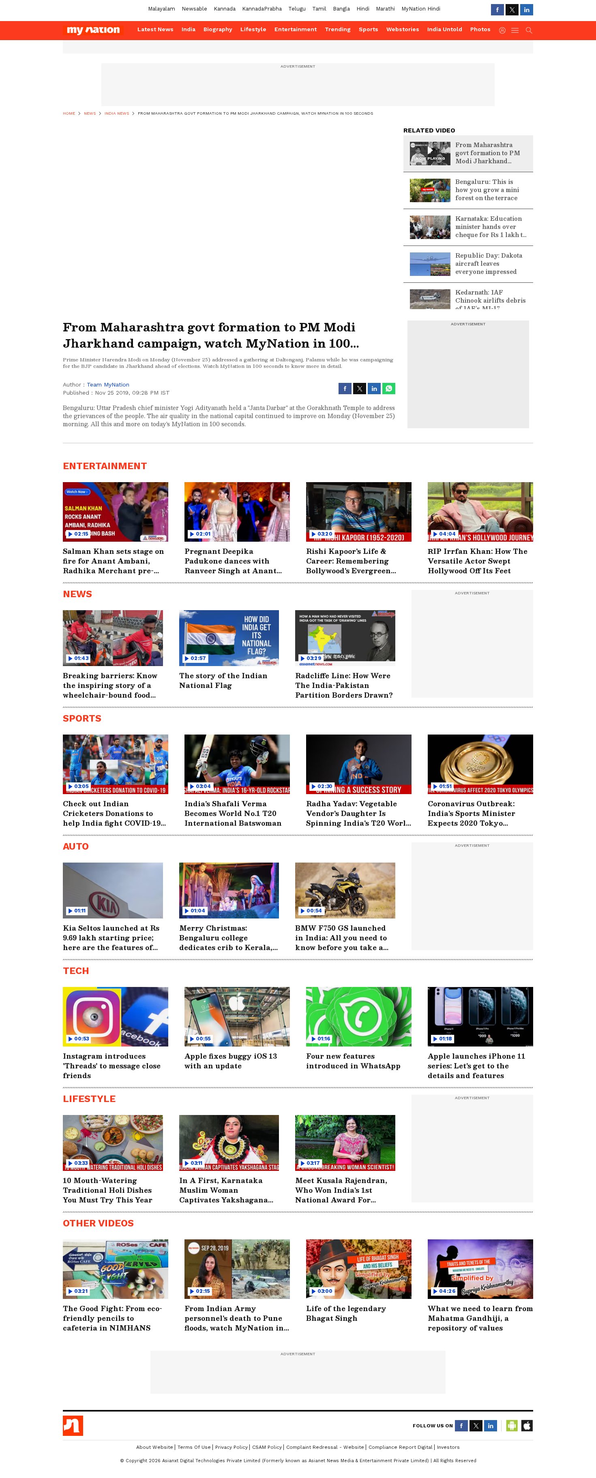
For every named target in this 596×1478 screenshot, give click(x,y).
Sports (368, 29)
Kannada (225, 9)
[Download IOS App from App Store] (526, 1425)
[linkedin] (526, 9)
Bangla (341, 9)
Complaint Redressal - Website (325, 1447)
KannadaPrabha (262, 9)
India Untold (444, 29)
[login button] (504, 30)
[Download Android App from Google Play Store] (512, 1425)
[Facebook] (497, 9)
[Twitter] (512, 9)
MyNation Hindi (420, 9)
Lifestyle (253, 29)
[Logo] (97, 30)
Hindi (362, 9)
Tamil (319, 9)
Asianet (73, 1426)
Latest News (155, 29)
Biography (218, 29)
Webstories (402, 29)
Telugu (297, 9)
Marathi (385, 9)
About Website (154, 1447)
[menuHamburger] (515, 30)
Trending (338, 29)
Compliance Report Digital (401, 1447)
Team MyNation (108, 384)
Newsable (194, 9)
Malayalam (161, 9)
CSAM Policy (267, 1447)
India (188, 29)
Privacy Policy (231, 1447)
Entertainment (295, 29)
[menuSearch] (529, 30)
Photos (480, 29)
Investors (448, 1447)
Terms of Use (194, 1447)
